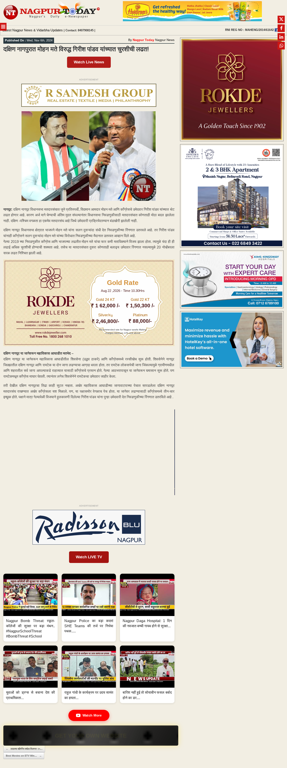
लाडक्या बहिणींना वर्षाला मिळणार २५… (24, 748)
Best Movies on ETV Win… (24, 755)
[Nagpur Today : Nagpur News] (52, 12)
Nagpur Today (143, 40)
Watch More (92, 715)
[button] (30, 608)
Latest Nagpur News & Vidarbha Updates (32, 30)
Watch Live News (89, 62)
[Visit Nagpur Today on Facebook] (276, 30)
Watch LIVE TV (89, 557)
